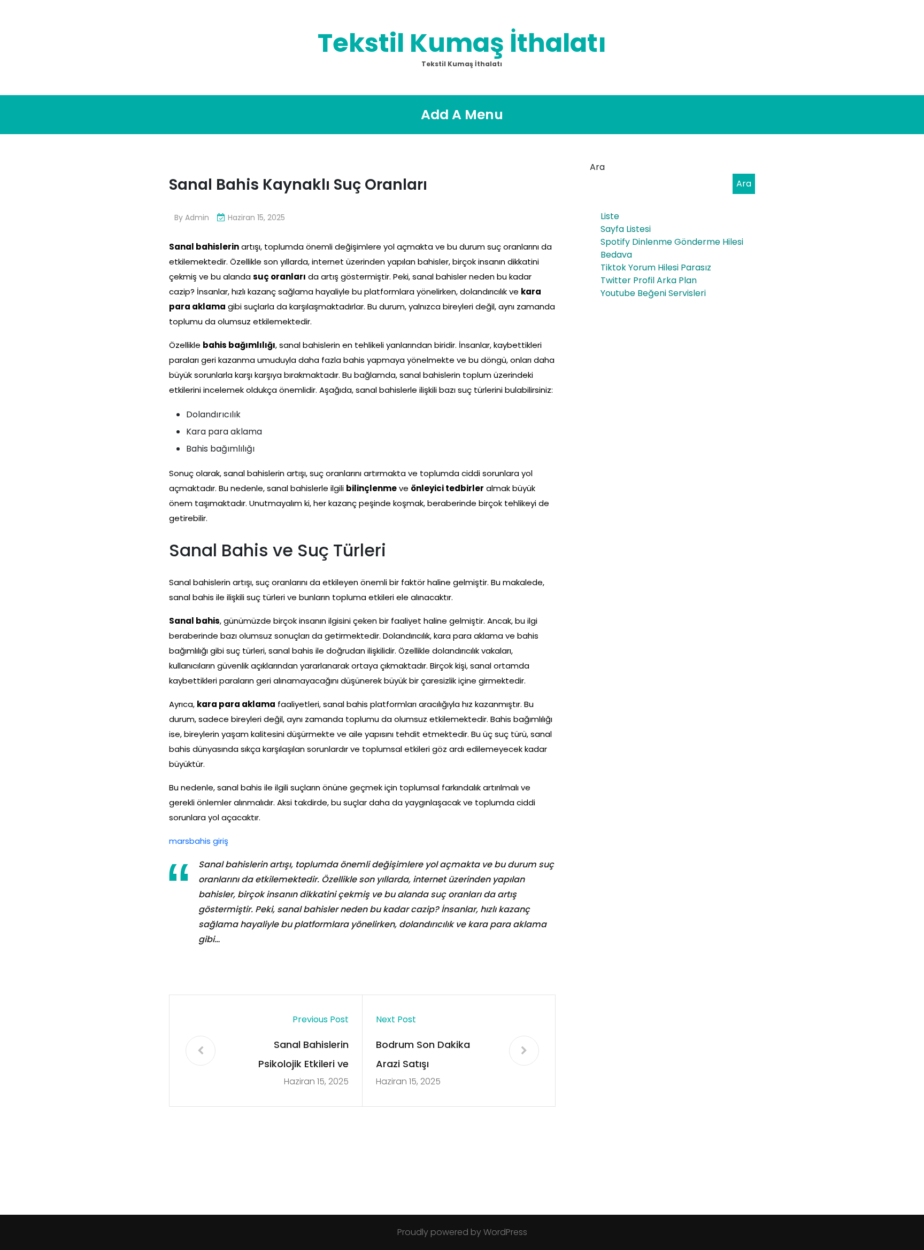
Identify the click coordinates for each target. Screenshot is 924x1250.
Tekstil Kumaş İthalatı (462, 43)
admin (197, 217)
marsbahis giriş (198, 841)
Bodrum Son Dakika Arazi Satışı (423, 1054)
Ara (597, 167)
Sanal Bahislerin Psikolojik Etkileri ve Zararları (303, 1056)
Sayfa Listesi (625, 229)
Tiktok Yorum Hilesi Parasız (655, 267)
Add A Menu (462, 114)
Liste (609, 216)
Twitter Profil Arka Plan (648, 280)
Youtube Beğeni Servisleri (653, 293)
